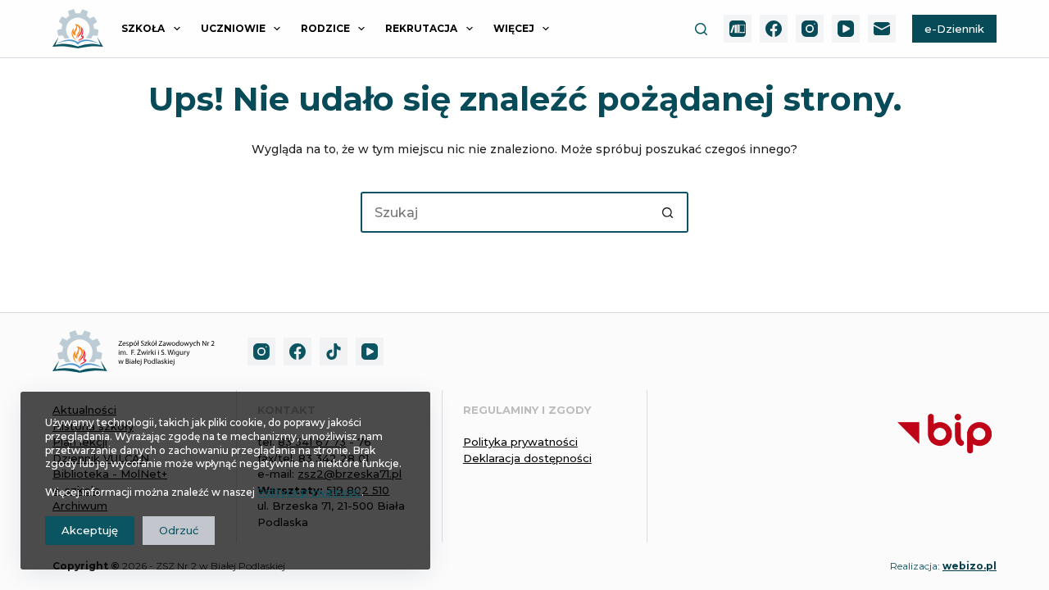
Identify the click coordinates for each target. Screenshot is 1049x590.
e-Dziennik (954, 28)
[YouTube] (846, 29)
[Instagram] (810, 29)
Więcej (513, 28)
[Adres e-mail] (882, 29)
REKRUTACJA (421, 28)
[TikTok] (333, 351)
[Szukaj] (701, 29)
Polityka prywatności (520, 441)
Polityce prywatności (309, 492)
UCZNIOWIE (233, 28)
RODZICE (325, 28)
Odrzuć (178, 530)
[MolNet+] (738, 29)
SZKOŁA (143, 28)
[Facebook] (774, 29)
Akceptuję (89, 530)
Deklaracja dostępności (527, 458)
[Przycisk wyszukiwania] (667, 212)
